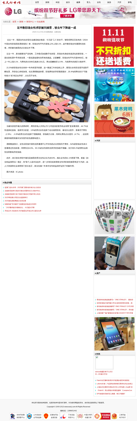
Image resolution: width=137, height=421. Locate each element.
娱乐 (68, 2)
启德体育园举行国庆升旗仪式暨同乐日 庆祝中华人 (22, 191)
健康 (78, 2)
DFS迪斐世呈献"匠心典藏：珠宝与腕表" (111, 394)
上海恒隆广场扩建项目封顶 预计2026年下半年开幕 (115, 313)
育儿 (88, 2)
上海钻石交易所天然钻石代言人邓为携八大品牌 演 (114, 387)
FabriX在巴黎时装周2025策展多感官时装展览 (113, 380)
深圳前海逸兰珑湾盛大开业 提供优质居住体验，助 (114, 303)
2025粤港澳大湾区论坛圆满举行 (16, 197)
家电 (130, 2)
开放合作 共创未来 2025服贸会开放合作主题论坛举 (23, 211)
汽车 (119, 2)
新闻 (47, 2)
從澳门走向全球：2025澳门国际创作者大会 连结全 (23, 187)
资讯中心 (30, 22)
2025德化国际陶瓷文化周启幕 (15, 201)
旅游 (109, 2)
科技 (58, 2)
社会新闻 (41, 22)
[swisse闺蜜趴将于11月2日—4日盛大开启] (104, 356)
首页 (37, 2)
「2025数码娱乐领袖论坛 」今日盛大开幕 (20, 207)
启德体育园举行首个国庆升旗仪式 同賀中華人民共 (22, 194)
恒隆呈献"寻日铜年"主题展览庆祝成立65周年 (21, 204)
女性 (99, 2)
